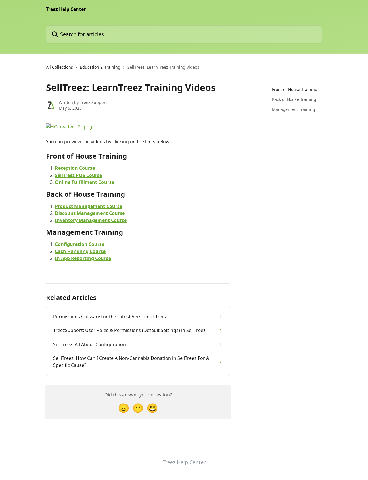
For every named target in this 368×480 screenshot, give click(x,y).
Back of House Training (294, 99)
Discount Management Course (90, 213)
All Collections (59, 67)
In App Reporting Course (83, 258)
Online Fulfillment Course (84, 182)
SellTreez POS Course (78, 175)
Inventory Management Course (91, 220)
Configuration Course (79, 244)
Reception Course (75, 168)
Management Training (293, 109)
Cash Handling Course (80, 251)
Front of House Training (294, 89)
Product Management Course (88, 206)
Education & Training (100, 67)
